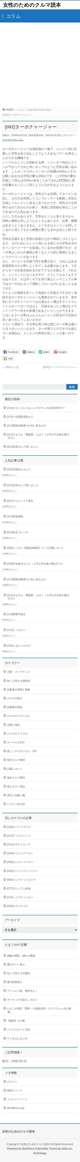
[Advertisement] (40, 65)
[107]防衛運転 (15, 516)
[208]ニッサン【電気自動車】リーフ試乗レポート (35, 547)
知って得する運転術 (18, 680)
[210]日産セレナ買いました (22, 446)
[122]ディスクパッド (19, 835)
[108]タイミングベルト (20, 853)
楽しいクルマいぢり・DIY (22, 751)
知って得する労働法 (18, 973)
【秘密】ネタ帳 (16, 1020)
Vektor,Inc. (67, 1148)
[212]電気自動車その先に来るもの (26, 425)
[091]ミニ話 (10, 367)
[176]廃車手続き (16, 614)
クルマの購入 (14, 698)
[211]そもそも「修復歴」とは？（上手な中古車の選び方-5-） (38, 436)
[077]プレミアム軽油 (19, 888)
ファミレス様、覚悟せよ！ (22, 990)
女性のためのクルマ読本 (32, 5)
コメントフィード (17, 1099)
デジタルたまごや (17, 1038)
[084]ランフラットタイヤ (21, 879)
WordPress (28, 1148)
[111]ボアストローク (19, 844)
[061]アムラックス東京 (20, 500)
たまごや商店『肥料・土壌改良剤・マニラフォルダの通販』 (39, 1010)
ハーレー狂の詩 (16, 804)
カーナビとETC (16, 742)
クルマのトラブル (17, 733)
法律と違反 (13, 724)
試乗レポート (14, 768)
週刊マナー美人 (16, 964)
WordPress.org (15, 1108)
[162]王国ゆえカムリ (19, 469)
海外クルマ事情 (16, 777)
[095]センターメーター (20, 862)
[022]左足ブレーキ (17, 532)
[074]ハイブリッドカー (20, 897)
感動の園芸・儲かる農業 (21, 955)
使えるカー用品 (16, 786)
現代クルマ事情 (16, 759)
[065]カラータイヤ (17, 906)
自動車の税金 (14, 707)
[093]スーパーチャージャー (60, 367)
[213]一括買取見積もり (20, 416)
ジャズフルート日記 (18, 1029)
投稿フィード (14, 1090)
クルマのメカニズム (12, 139)
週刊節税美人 (14, 982)
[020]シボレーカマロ (19, 645)
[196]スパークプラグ (19, 826)
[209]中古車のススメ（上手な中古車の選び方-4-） (36, 563)
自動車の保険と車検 (18, 689)
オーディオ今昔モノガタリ (22, 999)
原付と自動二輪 (16, 795)
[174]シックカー (16, 630)
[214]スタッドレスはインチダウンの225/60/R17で (36, 408)
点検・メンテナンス (18, 671)
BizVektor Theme (47, 1148)
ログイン (12, 1081)
